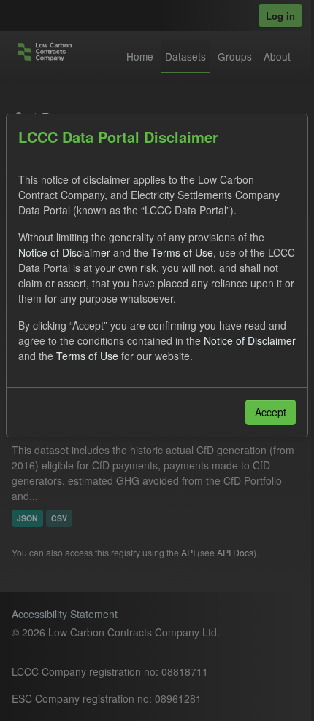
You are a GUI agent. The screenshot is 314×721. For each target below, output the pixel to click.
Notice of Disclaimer (64, 252)
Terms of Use (182, 252)
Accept (270, 412)
